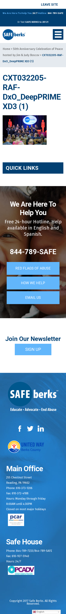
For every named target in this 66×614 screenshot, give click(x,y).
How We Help (33, 283)
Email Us (33, 297)
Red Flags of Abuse (33, 268)
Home (6, 49)
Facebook (20, 429)
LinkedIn (41, 429)
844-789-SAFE (33, 252)
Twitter (30, 429)
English (40, 611)
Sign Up (33, 349)
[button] (58, 34)
